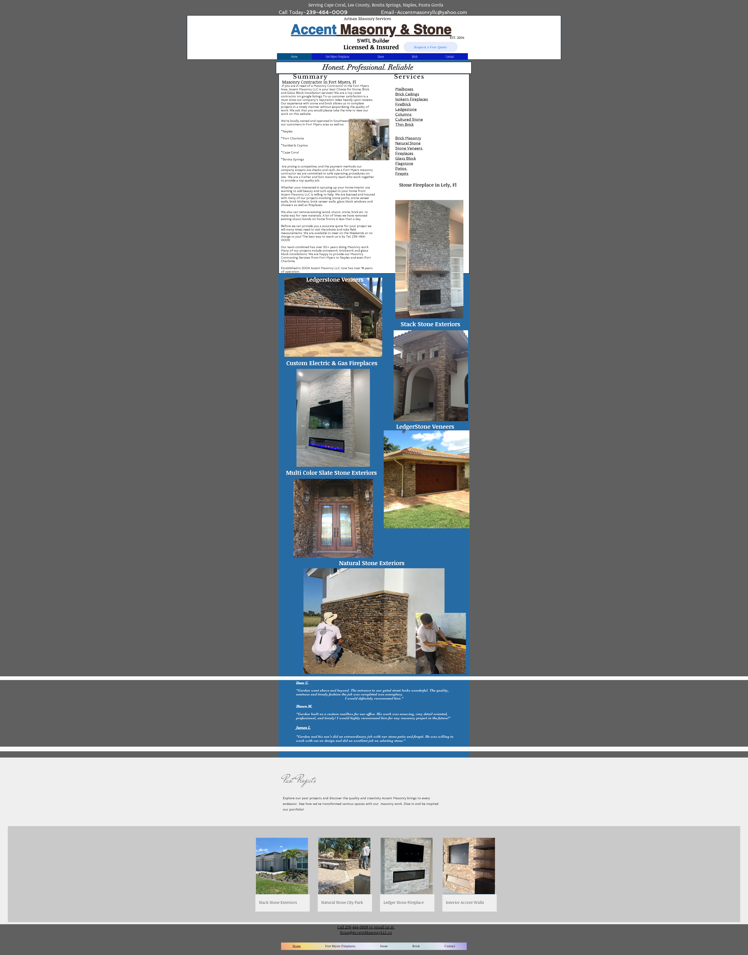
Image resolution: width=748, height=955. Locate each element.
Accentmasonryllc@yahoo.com (432, 12)
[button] (380, 56)
